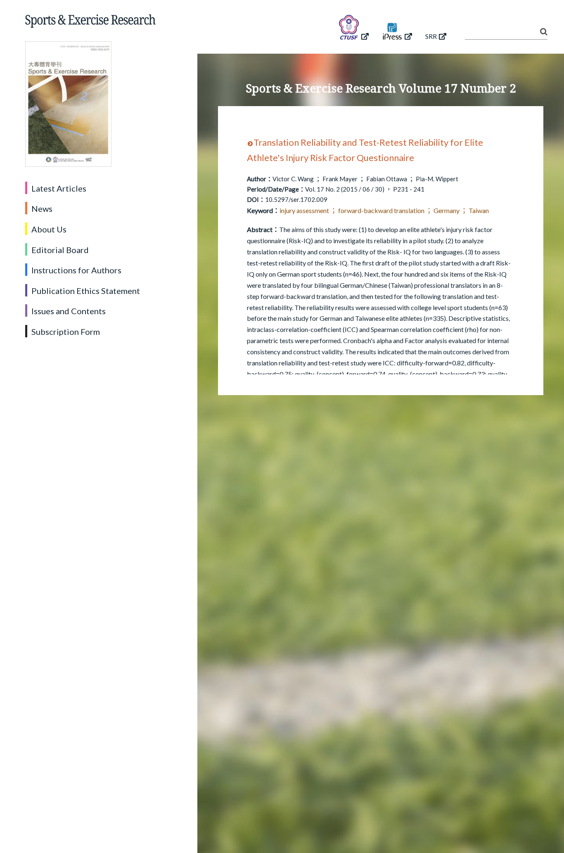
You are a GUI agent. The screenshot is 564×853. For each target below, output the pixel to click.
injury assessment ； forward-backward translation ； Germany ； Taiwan (384, 210)
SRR (431, 36)
